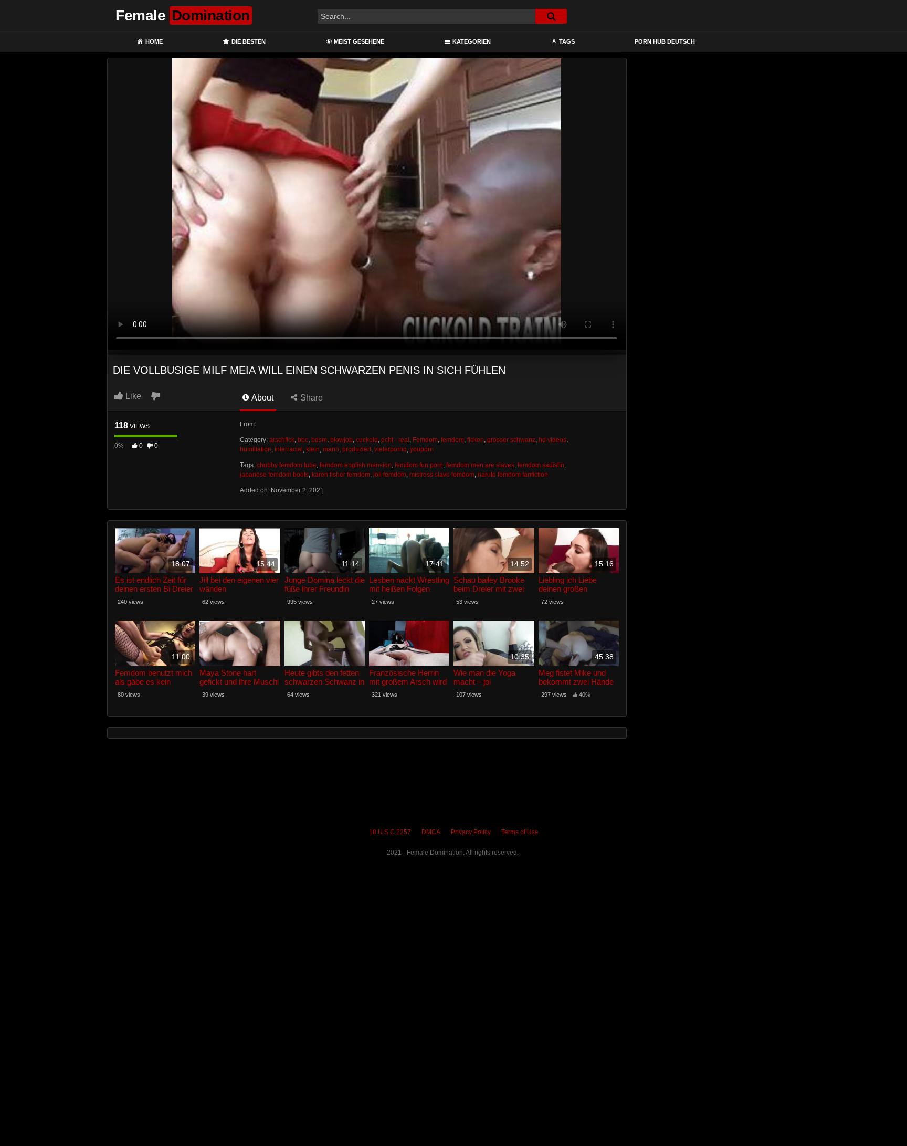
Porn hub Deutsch (665, 41)
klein (313, 449)
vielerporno (390, 449)
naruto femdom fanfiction (513, 474)
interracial (289, 449)
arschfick (281, 440)
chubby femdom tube (287, 465)
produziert (356, 449)
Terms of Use (520, 832)
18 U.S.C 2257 (390, 832)
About (261, 397)
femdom (452, 440)
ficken (475, 440)
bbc (303, 440)
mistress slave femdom (441, 474)
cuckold (367, 440)
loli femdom (389, 474)
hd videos (552, 440)
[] (551, 16)
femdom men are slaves (480, 465)
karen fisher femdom (341, 474)
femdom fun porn (419, 465)
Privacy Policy (471, 832)
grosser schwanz (511, 440)
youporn (422, 449)
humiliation (255, 449)
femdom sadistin (541, 465)
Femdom (425, 440)
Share (310, 397)
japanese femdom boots (274, 474)
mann (331, 449)
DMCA (430, 832)
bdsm (319, 440)
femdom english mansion (356, 465)
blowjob (341, 440)
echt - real (395, 440)
